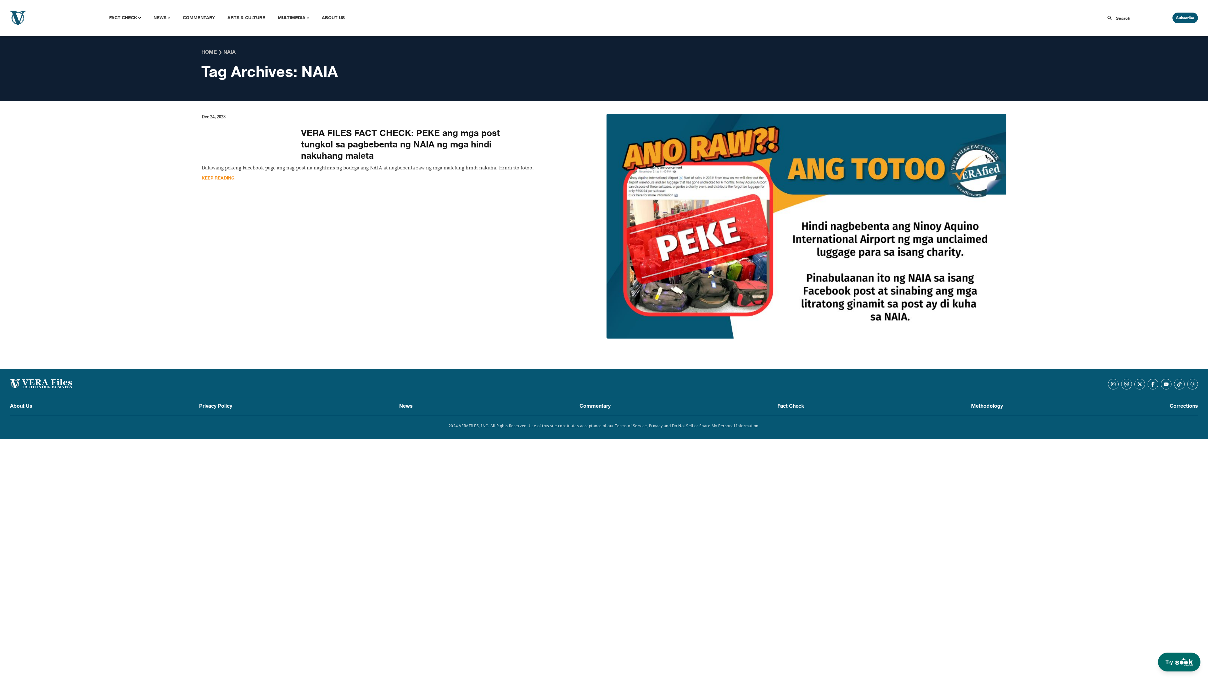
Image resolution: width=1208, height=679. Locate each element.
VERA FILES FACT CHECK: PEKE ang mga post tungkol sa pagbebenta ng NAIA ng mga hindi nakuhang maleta (400, 144)
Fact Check (123, 17)
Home (209, 52)
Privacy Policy (215, 406)
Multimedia (291, 17)
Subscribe (1185, 18)
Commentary (199, 17)
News (160, 17)
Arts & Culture (246, 17)
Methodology (987, 406)
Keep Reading (218, 178)
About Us (333, 17)
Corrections (1184, 406)
